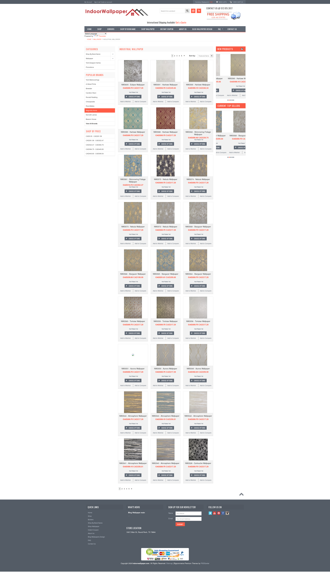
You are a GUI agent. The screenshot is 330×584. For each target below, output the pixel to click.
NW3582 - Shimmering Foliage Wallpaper (198, 133)
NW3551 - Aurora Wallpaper (133, 368)
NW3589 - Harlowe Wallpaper (133, 132)
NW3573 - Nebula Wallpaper (133, 226)
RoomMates (90, 106)
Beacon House (91, 119)
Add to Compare (140, 101)
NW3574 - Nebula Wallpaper (198, 179)
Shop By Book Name (93, 54)
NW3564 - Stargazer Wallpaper (198, 274)
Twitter (210, 513)
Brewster (89, 88)
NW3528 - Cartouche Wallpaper (198, 463)
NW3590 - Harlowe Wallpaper (198, 84)
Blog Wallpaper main (136, 513)
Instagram (227, 513)
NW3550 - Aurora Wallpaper (165, 368)
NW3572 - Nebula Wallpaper (165, 226)
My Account (88, 2)
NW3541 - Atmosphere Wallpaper (133, 463)
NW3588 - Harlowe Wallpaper (166, 132)
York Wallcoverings (92, 80)
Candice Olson (91, 93)
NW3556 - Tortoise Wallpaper (198, 321)
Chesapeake (90, 101)
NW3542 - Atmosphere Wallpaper (198, 416)
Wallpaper (97, 39)
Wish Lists (223, 2)
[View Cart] (199, 11)
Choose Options (134, 96)
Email (170, 518)
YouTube (214, 513)
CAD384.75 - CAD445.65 (95, 149)
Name (170, 513)
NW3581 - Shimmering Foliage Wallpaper (133, 180)
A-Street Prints (91, 84)
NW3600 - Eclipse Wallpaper (133, 84)
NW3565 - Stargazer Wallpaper (165, 274)
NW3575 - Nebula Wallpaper (165, 179)
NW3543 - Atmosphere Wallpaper (165, 416)
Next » (184, 55)
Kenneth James (91, 115)
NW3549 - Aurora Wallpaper (198, 368)
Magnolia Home (91, 110)
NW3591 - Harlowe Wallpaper (166, 84)
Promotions (90, 67)
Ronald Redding (91, 97)
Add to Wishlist (125, 101)
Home (89, 39)
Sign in (96, 2)
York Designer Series (93, 63)
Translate (102, 36)
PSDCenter (205, 563)
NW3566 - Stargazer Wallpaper (133, 274)
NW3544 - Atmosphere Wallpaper (133, 416)
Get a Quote (181, 22)
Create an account (106, 2)
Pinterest (218, 513)
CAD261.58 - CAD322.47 (95, 140)
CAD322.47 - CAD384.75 (95, 145)
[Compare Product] (193, 11)
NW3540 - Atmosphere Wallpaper (165, 463)
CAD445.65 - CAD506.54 (95, 153)
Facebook (223, 513)
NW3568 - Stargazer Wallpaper (198, 226)
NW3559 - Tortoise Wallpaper (166, 321)
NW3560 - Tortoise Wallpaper (133, 321)
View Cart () (238, 2)
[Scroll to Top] (242, 495)
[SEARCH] (187, 11)
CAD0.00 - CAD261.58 (94, 136)
